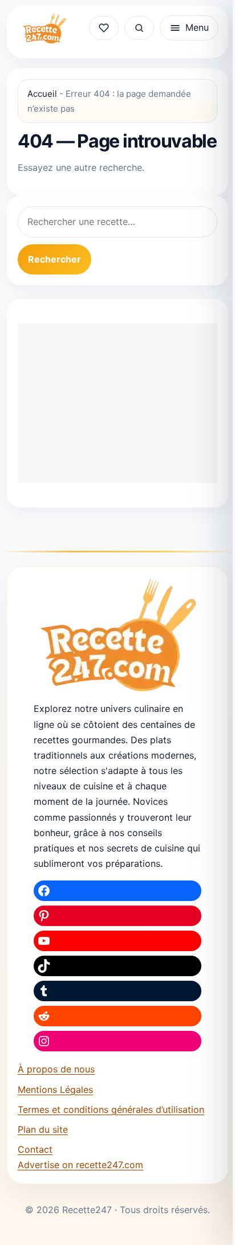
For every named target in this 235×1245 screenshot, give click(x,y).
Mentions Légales (55, 1089)
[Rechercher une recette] (139, 28)
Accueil (42, 93)
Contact (35, 1149)
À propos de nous (56, 1069)
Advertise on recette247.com (80, 1164)
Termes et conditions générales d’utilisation (111, 1109)
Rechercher (54, 259)
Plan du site (43, 1129)
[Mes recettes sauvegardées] (104, 28)
